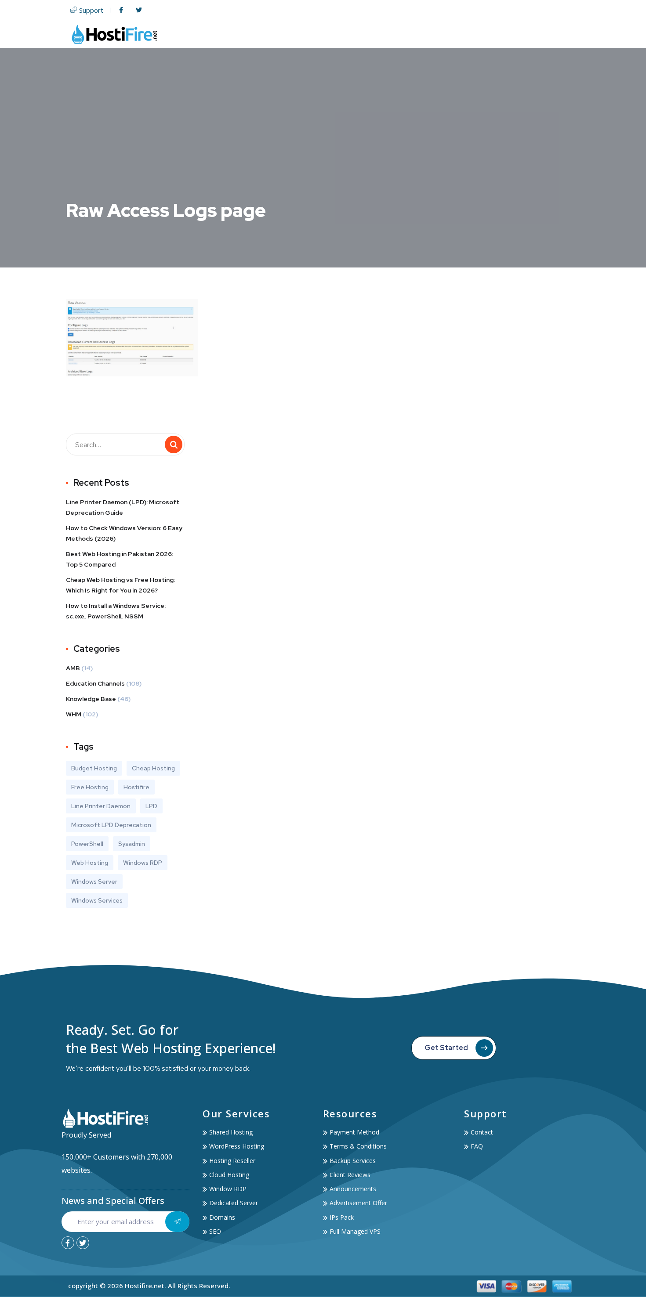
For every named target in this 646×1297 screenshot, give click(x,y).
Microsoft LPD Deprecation (111, 825)
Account (515, 34)
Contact (563, 34)
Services (468, 34)
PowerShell (87, 844)
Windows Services (97, 900)
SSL (437, 34)
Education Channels (95, 683)
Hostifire (136, 787)
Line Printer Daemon (101, 806)
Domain (407, 34)
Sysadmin (131, 844)
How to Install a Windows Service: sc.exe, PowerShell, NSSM (116, 611)
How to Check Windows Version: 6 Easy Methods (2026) (124, 533)
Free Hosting (90, 787)
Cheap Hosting (153, 768)
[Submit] (177, 1221)
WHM (73, 714)
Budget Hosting (94, 768)
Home (266, 34)
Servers (361, 34)
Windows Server (94, 881)
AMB (73, 668)
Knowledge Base (91, 699)
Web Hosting (307, 34)
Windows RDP (142, 863)
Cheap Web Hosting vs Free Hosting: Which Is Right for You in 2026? (120, 585)
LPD (151, 806)
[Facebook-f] (68, 1242)
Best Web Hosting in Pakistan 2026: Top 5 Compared (119, 559)
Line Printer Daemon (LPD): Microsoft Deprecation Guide (122, 507)
